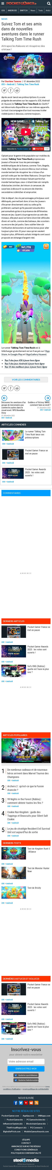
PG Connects (36, 1127)
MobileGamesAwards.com (36, 1131)
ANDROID (12, 10)
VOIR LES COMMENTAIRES (26, 379)
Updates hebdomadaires (28, 1080)
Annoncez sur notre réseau (26, 1146)
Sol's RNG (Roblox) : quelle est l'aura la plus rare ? (38, 669)
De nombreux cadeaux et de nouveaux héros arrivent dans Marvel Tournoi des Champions (28, 773)
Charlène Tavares (13, 81)
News (33, 10)
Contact (26, 1143)
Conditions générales (26, 1150)
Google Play (16, 354)
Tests (40, 10)
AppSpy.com (28, 1116)
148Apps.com (44, 1116)
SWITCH (24, 10)
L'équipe (26, 1139)
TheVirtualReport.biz (16, 1127)
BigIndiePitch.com (12, 1131)
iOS (3, 10)
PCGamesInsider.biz (36, 1119)
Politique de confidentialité (26, 1153)
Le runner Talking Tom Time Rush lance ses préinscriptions (35, 434)
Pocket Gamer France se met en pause (36, 452)
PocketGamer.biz (15, 1119)
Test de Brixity (34, 887)
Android (10, 84)
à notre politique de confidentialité (36, 1089)
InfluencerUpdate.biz (13, 1124)
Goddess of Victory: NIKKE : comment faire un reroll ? (39, 403)
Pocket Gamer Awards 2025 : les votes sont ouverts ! (35, 472)
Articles (49, 10)
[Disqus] (26, 532)
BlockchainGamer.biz (36, 1124)
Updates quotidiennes (27, 1075)
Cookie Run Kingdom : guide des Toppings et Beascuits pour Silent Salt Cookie (27, 816)
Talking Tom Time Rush (28, 84)
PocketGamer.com (10, 1116)
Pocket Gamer (22, 149)
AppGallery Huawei (36, 354)
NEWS (4, 19)
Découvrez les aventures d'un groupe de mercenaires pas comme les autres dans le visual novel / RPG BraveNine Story (13, 407)
